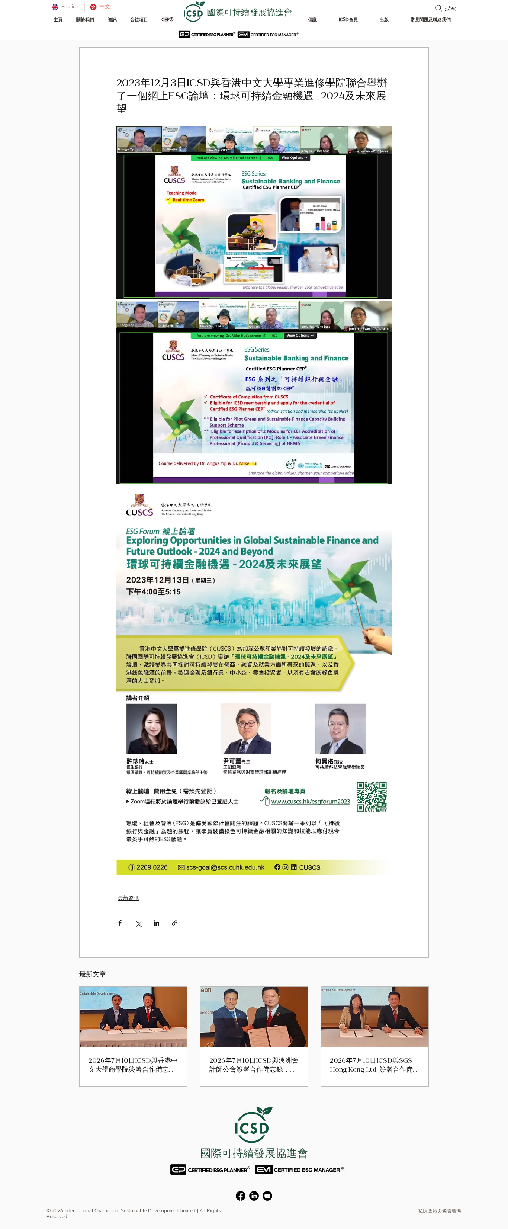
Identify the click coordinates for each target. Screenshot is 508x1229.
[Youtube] (267, 1196)
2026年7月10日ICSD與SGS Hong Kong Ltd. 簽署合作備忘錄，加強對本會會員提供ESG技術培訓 (371, 1066)
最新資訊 (128, 898)
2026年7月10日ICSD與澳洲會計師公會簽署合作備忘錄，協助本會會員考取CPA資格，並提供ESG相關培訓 (254, 1066)
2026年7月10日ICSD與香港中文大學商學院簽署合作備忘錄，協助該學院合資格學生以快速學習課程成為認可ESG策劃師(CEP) (133, 1066)
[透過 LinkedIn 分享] (156, 923)
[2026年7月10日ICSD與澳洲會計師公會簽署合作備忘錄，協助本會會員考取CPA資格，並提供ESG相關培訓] (254, 1017)
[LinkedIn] (254, 1196)
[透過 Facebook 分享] (119, 923)
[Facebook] (240, 1196)
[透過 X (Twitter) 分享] (138, 923)
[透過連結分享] (174, 923)
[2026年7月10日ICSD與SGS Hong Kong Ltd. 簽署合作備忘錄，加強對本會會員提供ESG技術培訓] (374, 1017)
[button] (85, 19)
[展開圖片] (254, 212)
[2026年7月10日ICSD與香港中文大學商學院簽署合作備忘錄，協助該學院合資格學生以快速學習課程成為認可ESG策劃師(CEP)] (133, 1017)
